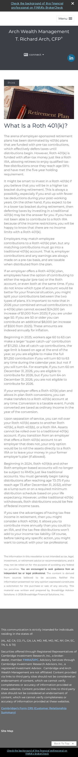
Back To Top (62, 743)
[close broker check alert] (72, 3)
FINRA (27, 660)
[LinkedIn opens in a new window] (71, 60)
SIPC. (35, 660)
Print (11, 82)
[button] (65, 18)
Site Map (7, 731)
